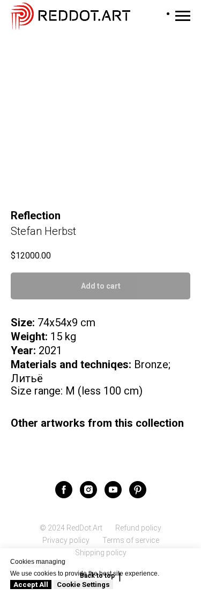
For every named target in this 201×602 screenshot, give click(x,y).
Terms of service (130, 540)
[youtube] (113, 489)
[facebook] (63, 489)
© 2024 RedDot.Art (71, 528)
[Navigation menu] (182, 16)
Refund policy (138, 528)
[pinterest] (137, 489)
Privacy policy (66, 540)
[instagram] (88, 489)
